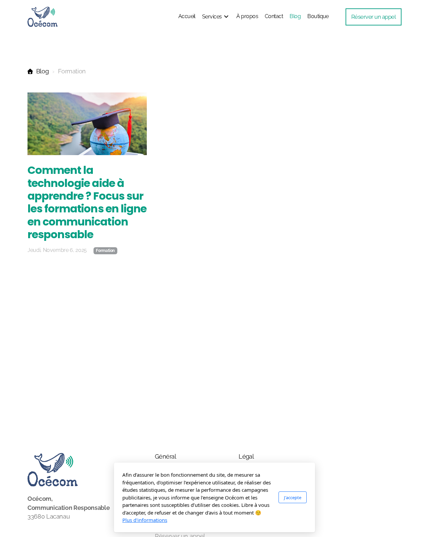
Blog (42, 71)
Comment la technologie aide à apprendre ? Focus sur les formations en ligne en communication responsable (86, 202)
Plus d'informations (144, 520)
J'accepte (292, 497)
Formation (105, 250)
